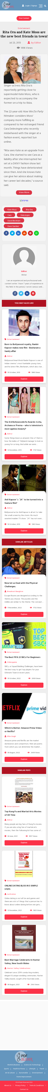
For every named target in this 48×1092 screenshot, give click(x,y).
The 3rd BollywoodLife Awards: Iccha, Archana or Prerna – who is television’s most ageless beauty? (24, 425)
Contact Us (24, 1089)
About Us (7, 1085)
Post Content (24, 18)
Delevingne (25, 215)
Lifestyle (32, 1068)
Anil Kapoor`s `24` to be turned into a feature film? (24, 501)
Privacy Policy (20, 1085)
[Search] (45, 6)
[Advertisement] (24, 1025)
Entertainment (24, 28)
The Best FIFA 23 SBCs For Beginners (22, 657)
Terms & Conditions (37, 1085)
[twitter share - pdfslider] (12, 233)
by (36, 43)
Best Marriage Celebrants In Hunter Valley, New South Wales (22, 961)
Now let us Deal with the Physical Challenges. (21, 584)
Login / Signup (31, 5)
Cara (9, 215)
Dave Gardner (13, 226)
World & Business (13, 1064)
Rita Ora (29, 209)
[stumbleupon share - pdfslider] (24, 233)
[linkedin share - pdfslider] (18, 233)
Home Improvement (24, 1076)
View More (24, 192)
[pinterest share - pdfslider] (30, 233)
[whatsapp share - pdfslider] (36, 233)
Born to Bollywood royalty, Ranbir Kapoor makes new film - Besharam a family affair (22, 348)
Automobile (23, 1072)
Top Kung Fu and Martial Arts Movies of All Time (23, 813)
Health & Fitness (19, 1068)
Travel (42, 1068)
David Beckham (14, 220)
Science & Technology (32, 1064)
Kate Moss (12, 209)
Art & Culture (10, 1072)
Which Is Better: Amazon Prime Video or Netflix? (23, 729)
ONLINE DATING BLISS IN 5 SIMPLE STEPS (21, 887)
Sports (6, 1068)
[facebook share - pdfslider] (6, 233)
